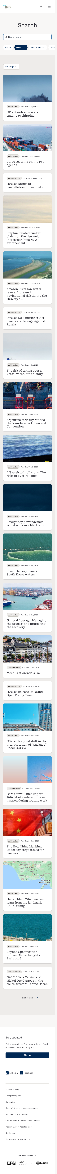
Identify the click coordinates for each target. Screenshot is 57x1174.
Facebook (28, 1073)
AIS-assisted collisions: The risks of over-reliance (26, 474)
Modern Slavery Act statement (19, 1127)
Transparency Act (13, 1096)
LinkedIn (13, 1073)
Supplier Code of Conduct (17, 1114)
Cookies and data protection (18, 1139)
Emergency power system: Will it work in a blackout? (25, 523)
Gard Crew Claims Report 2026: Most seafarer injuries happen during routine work (27, 797)
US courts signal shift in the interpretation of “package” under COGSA (27, 745)
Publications (38, 47)
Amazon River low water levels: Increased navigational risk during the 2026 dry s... (27, 294)
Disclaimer (10, 1133)
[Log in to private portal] (41, 6)
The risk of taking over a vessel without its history (25, 372)
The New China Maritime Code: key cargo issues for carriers (25, 850)
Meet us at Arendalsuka (23, 673)
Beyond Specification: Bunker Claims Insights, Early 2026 (24, 955)
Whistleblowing (13, 1089)
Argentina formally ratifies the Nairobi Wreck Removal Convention (26, 423)
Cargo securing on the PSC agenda (26, 163)
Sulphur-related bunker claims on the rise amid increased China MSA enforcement (24, 238)
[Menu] (49, 6)
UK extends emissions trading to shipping (22, 114)
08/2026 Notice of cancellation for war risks (25, 185)
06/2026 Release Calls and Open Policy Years (25, 693)
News (21, 47)
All (8, 47)
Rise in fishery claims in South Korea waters (24, 572)
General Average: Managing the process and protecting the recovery (26, 624)
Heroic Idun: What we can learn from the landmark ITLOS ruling (25, 903)
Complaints (10, 1102)
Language (9, 67)
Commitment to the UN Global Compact (23, 1120)
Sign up (27, 1055)
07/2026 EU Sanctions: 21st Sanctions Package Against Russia (26, 321)
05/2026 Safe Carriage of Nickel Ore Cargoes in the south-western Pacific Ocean (27, 981)
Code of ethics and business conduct (22, 1108)
